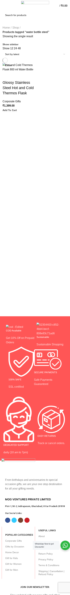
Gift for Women (13, 564)
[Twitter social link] (14, 520)
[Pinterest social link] (27, 520)
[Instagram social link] (20, 520)
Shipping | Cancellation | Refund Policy (51, 573)
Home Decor (12, 552)
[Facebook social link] (7, 520)
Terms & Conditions (48, 565)
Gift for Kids (11, 558)
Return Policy (45, 553)
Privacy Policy (45, 559)
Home (6, 27)
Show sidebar (10, 44)
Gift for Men (11, 569)
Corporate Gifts (13, 540)
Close (8, 65)
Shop (15, 27)
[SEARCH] (63, 15)
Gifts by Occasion (14, 546)
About (41, 536)
